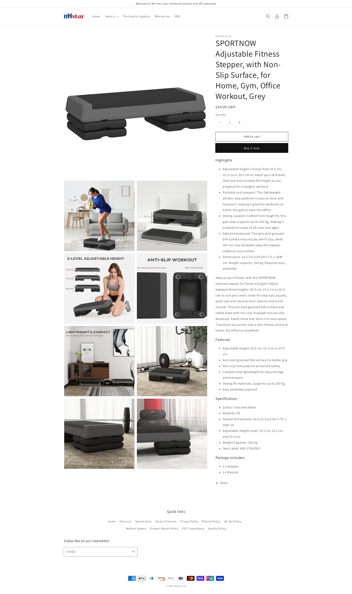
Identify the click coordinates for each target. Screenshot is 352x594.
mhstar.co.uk (180, 586)
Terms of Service (166, 521)
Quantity (221, 114)
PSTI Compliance (193, 528)
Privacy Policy (189, 521)
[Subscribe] (132, 551)
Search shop (143, 521)
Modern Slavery (136, 528)
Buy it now (252, 148)
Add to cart (252, 136)
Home (112, 521)
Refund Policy (211, 521)
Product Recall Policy (164, 528)
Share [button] (224, 483)
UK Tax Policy (232, 521)
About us (125, 521)
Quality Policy (217, 528)
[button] (268, 16)
